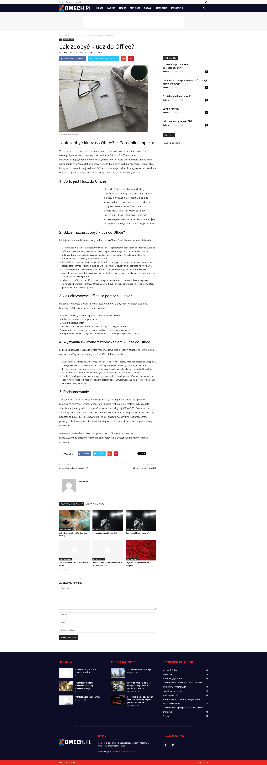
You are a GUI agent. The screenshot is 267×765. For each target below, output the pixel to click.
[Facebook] (201, 2)
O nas (61, 2)
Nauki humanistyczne (172, 691)
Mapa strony (203, 762)
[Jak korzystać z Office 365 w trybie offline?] (74, 550)
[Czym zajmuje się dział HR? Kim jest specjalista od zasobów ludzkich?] (118, 686)
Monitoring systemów (172, 678)
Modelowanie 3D (170, 695)
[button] (204, 8)
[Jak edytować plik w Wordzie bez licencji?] (74, 520)
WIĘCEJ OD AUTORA (95, 504)
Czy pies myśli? (171, 108)
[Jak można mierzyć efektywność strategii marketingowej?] (66, 686)
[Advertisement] (133, 22)
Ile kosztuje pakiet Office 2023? (105, 533)
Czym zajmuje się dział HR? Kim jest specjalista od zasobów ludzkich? (139, 686)
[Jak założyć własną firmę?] (118, 673)
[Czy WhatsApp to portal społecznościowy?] (66, 673)
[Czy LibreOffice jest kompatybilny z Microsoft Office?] (107, 550)
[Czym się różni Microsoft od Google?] (141, 550)
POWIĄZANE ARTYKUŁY (72, 504)
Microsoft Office (68, 40)
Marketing (177, 8)
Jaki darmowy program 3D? (177, 121)
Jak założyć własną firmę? (139, 669)
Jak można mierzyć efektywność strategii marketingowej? (85, 686)
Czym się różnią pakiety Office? (73, 468)
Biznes (99, 8)
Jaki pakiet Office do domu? (137, 533)
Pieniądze (135, 8)
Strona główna (65, 35)
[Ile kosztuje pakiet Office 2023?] (107, 520)
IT (60, 40)
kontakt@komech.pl (127, 751)
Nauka (122, 8)
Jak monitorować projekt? (144, 468)
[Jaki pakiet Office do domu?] (141, 520)
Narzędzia (161, 8)
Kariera (111, 8)
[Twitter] (206, 2)
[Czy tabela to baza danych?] (66, 700)
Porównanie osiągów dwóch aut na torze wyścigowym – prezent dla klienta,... (140, 700)
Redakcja (68, 52)
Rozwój (148, 8)
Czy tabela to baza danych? (177, 96)
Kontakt (78, 2)
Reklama (69, 2)
